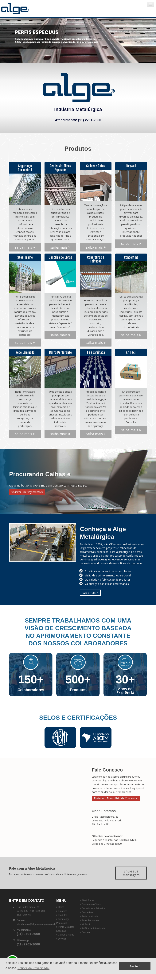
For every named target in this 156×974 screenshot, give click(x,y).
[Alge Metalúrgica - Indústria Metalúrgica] (24, 8)
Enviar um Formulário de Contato (115, 798)
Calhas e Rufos (66, 934)
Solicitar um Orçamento (26, 492)
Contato (86, 932)
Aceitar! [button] (135, 966)
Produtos (62, 915)
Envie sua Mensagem (131, 873)
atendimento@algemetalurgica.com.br (36, 924)
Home (61, 907)
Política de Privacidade (93, 928)
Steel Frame (88, 900)
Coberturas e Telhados (93, 908)
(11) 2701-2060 (89, 120)
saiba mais (24, 247)
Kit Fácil (86, 924)
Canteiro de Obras (91, 904)
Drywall (62, 938)
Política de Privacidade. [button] (33, 968)
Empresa (62, 911)
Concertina (87, 912)
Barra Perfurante (90, 920)
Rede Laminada (90, 916)
